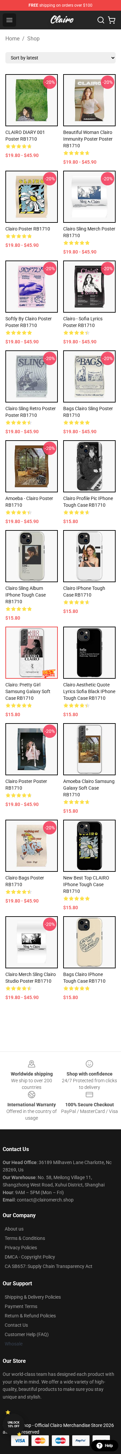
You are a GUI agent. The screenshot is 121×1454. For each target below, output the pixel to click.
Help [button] (109, 1445)
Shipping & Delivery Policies (33, 1297)
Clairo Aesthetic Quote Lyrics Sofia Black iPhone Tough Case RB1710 (89, 691)
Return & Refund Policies (30, 1315)
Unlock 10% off (13, 1424)
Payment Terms (21, 1306)
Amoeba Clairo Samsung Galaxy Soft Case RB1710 (89, 788)
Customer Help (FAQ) (27, 1334)
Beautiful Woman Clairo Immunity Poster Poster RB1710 (88, 139)
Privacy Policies (21, 1247)
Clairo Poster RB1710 (27, 228)
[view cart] (112, 20)
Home (12, 38)
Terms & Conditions (25, 1238)
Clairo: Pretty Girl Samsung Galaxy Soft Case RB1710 (27, 691)
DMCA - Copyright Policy (30, 1257)
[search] (101, 20)
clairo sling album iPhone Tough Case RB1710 (25, 595)
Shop (33, 38)
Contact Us (16, 1325)
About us (14, 1229)
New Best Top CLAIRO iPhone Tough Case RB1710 (86, 884)
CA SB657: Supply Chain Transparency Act (48, 1266)
